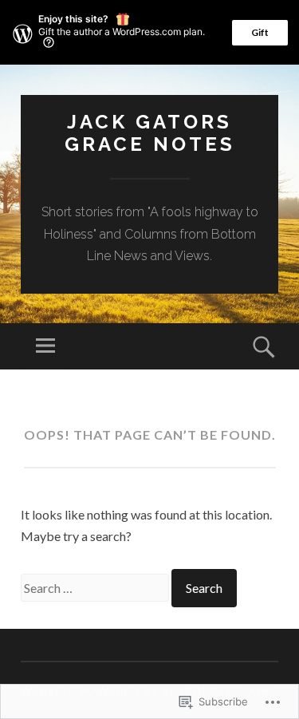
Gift (260, 32)
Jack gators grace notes (150, 133)
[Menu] (45, 346)
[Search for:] (96, 587)
